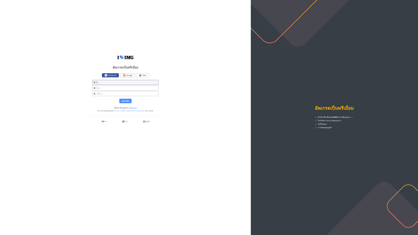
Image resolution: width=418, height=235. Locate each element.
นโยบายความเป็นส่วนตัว (137, 111)
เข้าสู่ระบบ (133, 108)
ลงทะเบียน (125, 101)
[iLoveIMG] (125, 57)
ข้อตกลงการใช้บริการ (120, 111)
